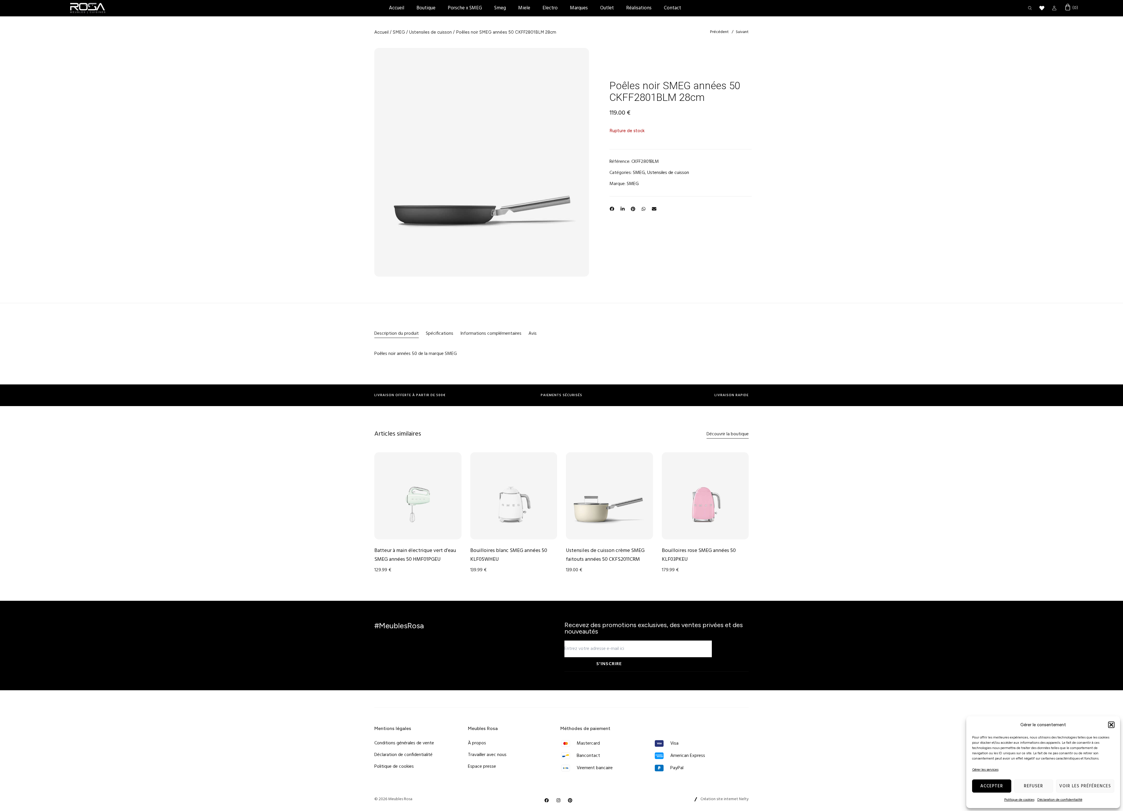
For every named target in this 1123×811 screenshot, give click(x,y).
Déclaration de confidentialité (1059, 800)
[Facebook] (546, 800)
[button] (1111, 725)
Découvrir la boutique (728, 434)
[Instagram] (558, 800)
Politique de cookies (1019, 800)
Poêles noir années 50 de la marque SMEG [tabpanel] (415, 354)
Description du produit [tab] (396, 333)
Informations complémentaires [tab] (490, 333)
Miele (524, 8)
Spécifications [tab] (439, 333)
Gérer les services (985, 769)
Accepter (991, 786)
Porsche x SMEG (465, 8)
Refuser (1033, 786)
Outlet (607, 8)
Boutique (425, 8)
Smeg (500, 8)
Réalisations (639, 8)
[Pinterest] (570, 800)
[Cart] (1071, 8)
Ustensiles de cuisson (430, 32)
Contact (672, 8)
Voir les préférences (1085, 786)
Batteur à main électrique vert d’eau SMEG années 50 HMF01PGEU (415, 555)
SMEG (399, 32)
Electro (550, 8)
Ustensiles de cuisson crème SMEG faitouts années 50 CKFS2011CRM (605, 555)
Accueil (396, 8)
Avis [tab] (532, 333)
